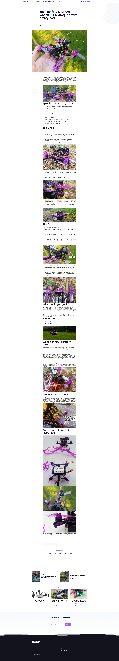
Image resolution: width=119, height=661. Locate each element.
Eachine (41, 8)
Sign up (87, 1)
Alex (43, 25)
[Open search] (96, 1)
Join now (67, 624)
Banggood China (48, 321)
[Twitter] (83, 1)
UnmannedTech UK (48, 323)
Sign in (92, 1)
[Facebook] (81, 1)
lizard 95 (48, 77)
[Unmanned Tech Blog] (26, 2)
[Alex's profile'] (40, 26)
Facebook (85, 643)
